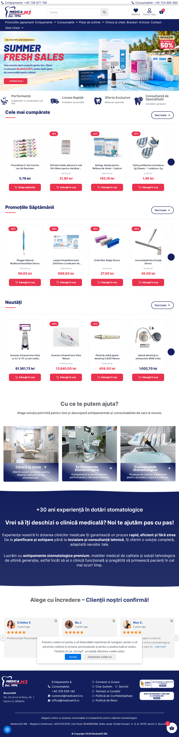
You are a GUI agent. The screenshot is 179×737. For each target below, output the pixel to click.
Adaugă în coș (68, 187)
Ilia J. (78, 622)
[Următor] (171, 162)
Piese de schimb (90, 22)
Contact (156, 22)
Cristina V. (24, 622)
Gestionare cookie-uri (100, 656)
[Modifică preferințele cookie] (7, 729)
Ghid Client (12, 28)
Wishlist (136, 14)
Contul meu (149, 14)
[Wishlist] (136, 10)
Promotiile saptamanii (19, 22)
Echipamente (43, 22)
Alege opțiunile (26, 187)
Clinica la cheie (115, 22)
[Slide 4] (93, 86)
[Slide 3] (89, 86)
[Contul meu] (149, 10)
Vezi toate (160, 115)
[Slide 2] (85, 86)
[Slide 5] (97, 86)
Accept (73, 656)
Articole (144, 22)
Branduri (132, 22)
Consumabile (65, 22)
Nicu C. (138, 622)
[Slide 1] (82, 86)
